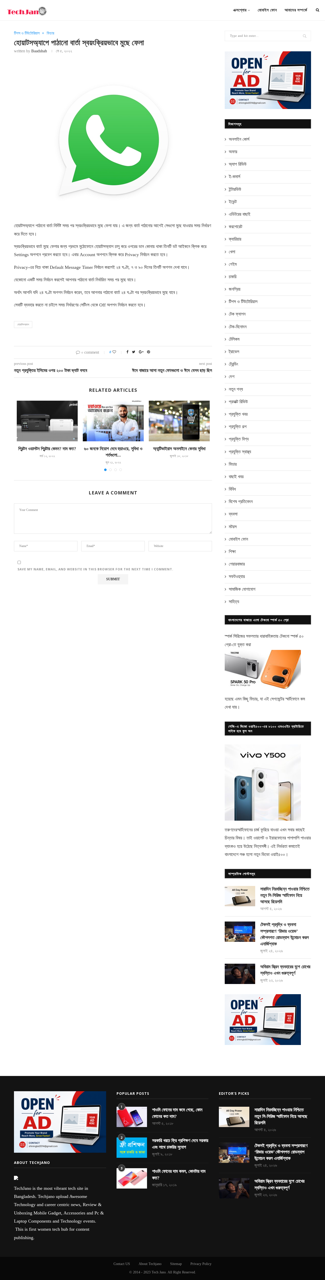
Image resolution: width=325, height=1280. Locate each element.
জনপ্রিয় (234, 289)
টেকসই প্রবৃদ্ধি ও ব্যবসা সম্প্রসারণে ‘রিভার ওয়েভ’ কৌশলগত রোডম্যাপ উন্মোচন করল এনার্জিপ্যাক (284, 934)
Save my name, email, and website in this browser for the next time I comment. (95, 569)
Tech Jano (159, 1272)
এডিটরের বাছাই (239, 214)
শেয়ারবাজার (237, 564)
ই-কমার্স (234, 176)
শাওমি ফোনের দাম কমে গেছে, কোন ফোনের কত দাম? (177, 1113)
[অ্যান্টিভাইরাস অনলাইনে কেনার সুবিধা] (179, 421)
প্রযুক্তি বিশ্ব (239, 439)
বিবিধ (232, 489)
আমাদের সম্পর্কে (296, 10)
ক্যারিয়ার (235, 239)
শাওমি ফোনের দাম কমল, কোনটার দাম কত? (178, 1174)
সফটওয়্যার (237, 576)
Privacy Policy (201, 1264)
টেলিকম (234, 339)
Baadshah (39, 51)
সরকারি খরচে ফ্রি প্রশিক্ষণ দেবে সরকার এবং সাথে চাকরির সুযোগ (180, 1143)
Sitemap (176, 1264)
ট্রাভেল (234, 351)
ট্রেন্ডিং (233, 364)
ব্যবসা (233, 514)
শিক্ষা (232, 551)
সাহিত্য (234, 601)
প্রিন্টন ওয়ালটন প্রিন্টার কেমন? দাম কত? (47, 448)
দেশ (231, 376)
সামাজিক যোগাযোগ (242, 589)
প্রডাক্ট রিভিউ (238, 401)
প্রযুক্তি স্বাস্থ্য (240, 451)
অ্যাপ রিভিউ (238, 164)
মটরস (233, 526)
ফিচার (50, 33)
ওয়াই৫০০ (278, 854)
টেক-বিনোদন (238, 326)
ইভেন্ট (233, 201)
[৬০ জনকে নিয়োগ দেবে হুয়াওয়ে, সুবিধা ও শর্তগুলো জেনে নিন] (113, 421)
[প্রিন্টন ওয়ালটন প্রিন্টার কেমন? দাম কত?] (47, 421)
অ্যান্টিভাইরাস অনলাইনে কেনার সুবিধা (179, 448)
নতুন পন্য (236, 389)
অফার (233, 151)
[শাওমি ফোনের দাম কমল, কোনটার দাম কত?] (132, 1178)
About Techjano (150, 1264)
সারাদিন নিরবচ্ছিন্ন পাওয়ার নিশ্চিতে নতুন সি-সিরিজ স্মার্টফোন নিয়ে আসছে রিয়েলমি (285, 895)
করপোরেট (235, 226)
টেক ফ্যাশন (237, 314)
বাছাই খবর (236, 476)
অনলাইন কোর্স (239, 139)
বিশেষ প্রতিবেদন (241, 501)
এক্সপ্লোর (240, 10)
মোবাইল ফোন (267, 10)
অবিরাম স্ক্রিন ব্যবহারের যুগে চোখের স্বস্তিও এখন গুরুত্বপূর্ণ (285, 970)
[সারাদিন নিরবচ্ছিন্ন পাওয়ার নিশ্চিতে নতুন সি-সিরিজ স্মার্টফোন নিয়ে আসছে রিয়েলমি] (240, 896)
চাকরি (232, 276)
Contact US (121, 1264)
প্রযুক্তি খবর (238, 414)
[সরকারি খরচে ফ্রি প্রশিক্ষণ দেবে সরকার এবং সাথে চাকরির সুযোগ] (132, 1147)
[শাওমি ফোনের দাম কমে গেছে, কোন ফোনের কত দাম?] (132, 1117)
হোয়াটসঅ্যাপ (23, 324)
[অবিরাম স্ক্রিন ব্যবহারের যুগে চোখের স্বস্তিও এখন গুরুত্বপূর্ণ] (240, 974)
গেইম (233, 264)
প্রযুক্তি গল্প (238, 426)
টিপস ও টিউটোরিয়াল (27, 33)
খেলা (232, 251)
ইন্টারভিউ (235, 189)
